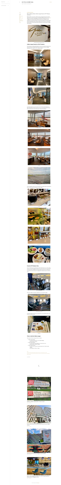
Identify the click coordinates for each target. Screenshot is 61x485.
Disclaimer (38, 482)
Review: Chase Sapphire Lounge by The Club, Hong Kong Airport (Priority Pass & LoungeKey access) (38, 476)
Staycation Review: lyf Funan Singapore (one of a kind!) (36, 453)
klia (37, 352)
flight (33, 352)
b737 (19, 15)
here (50, 17)
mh (19, 21)
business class (31, 352)
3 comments (30, 426)
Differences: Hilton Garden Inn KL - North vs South (35, 401)
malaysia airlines (21, 20)
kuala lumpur (39, 352)
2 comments (30, 478)
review (20, 22)
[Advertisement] (36, 8)
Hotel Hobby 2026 (27, 2)
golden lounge (35, 352)
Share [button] (20, 12)
